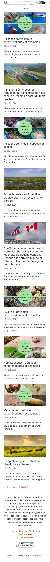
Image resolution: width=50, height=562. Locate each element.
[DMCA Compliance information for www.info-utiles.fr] (25, 547)
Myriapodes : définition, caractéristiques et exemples (22, 412)
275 (15, 487)
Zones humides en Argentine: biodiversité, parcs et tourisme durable (23, 197)
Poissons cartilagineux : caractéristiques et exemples (22, 40)
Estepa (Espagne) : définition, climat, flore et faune (22, 462)
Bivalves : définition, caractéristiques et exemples (22, 313)
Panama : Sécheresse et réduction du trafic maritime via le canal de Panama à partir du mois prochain (25, 94)
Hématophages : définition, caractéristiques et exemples (22, 364)
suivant (23, 487)
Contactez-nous (25, 537)
